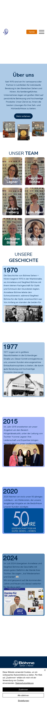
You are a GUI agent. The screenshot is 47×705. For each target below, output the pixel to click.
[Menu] (41, 32)
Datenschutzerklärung (24, 683)
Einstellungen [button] (23, 700)
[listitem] (12, 171)
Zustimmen (23, 689)
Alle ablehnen (23, 695)
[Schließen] (43, 672)
